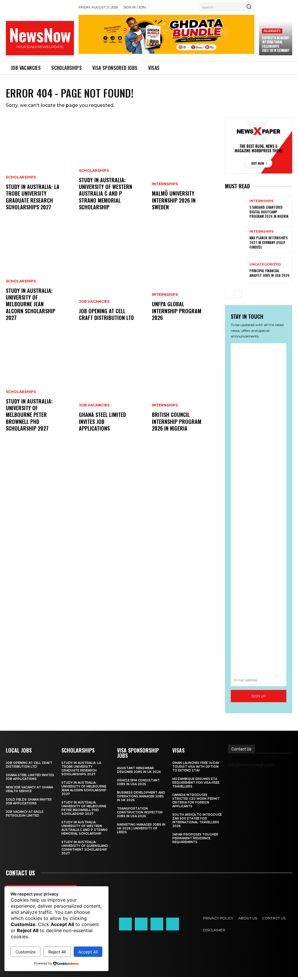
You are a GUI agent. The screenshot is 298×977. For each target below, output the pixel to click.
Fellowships (272, 31)
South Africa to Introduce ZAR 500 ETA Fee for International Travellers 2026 (197, 820)
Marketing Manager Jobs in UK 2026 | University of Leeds (141, 828)
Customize (25, 951)
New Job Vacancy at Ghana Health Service (29, 789)
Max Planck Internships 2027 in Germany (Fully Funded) (268, 242)
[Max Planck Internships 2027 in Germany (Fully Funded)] (235, 239)
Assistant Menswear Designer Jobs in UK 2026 (139, 770)
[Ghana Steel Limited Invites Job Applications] (112, 391)
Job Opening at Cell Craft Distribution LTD (106, 314)
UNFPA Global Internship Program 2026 (176, 310)
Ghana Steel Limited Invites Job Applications (102, 421)
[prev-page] (228, 294)
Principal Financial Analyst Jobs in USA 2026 (269, 273)
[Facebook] (125, 924)
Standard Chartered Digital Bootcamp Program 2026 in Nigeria (268, 212)
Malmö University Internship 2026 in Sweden (174, 200)
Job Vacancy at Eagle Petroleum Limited (24, 813)
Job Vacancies (94, 301)
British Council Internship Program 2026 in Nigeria (176, 421)
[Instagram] (141, 924)
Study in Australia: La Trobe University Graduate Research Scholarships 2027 (32, 197)
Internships (165, 184)
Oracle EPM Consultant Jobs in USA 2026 (138, 782)
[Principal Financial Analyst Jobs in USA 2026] (235, 270)
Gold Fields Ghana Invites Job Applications (29, 801)
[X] (156, 924)
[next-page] (238, 294)
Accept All (87, 951)
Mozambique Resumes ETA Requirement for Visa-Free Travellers (195, 782)
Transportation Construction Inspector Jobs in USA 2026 (140, 812)
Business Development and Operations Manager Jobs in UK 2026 (141, 796)
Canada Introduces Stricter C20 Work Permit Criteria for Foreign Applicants (196, 800)
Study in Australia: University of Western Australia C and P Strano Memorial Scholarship (105, 193)
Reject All (57, 951)
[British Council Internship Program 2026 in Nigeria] (185, 391)
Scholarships (21, 177)
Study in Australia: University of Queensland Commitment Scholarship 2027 (84, 847)
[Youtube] (172, 924)
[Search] (248, 7)
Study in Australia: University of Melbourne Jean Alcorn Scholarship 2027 (30, 304)
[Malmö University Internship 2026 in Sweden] (185, 170)
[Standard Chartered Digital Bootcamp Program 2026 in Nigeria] (235, 209)
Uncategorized (265, 264)
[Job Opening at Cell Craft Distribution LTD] (112, 280)
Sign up (258, 696)
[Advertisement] (258, 508)
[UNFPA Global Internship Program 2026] (185, 280)
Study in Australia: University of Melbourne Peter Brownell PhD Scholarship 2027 (29, 414)
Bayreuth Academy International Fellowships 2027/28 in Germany (275, 44)
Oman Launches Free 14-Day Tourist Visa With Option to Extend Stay (195, 766)
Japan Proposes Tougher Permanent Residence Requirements (195, 838)
